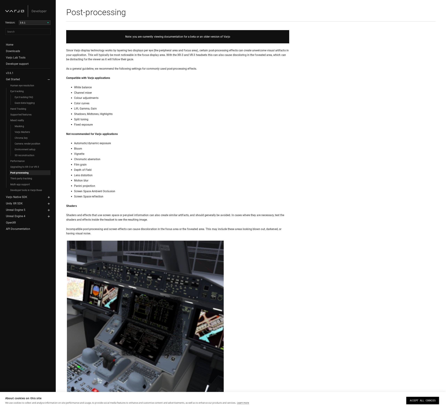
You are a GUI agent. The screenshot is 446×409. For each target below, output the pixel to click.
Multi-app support (20, 184)
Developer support (17, 63)
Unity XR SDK (14, 203)
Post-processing (19, 172)
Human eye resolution (22, 85)
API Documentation (18, 229)
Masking (19, 126)
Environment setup (25, 149)
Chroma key (21, 138)
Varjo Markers (22, 132)
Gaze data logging (25, 103)
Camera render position (27, 143)
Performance (17, 161)
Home (9, 44)
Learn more (243, 402)
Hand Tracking (18, 108)
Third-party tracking (21, 178)
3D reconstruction (24, 155)
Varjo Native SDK (16, 197)
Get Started (13, 79)
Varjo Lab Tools (16, 57)
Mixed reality (17, 120)
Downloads (13, 51)
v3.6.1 (10, 73)
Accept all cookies (423, 400)
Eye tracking (17, 91)
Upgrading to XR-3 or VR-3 (24, 166)
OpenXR (11, 222)
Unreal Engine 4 (15, 216)
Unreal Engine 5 (15, 210)
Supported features (21, 114)
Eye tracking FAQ (24, 97)
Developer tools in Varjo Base (26, 190)
